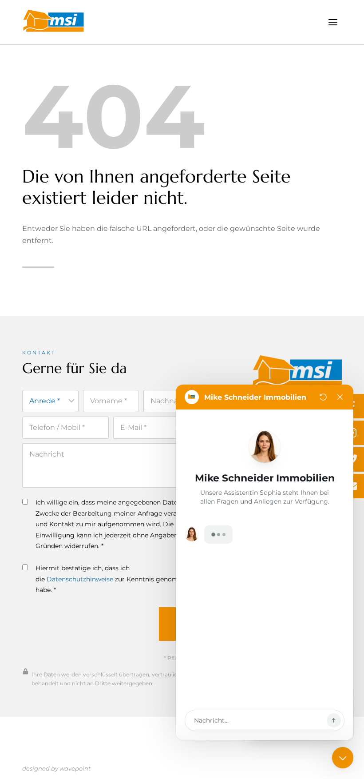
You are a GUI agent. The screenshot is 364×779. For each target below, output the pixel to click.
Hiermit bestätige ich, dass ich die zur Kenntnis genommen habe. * (114, 579)
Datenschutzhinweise (80, 579)
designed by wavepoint (56, 768)
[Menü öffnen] (333, 22)
